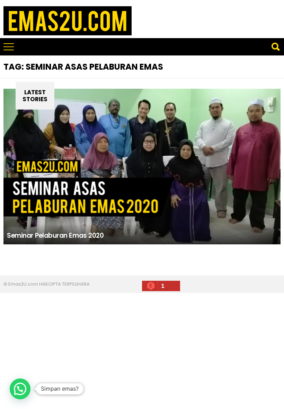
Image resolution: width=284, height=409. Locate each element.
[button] (20, 388)
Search (275, 46)
